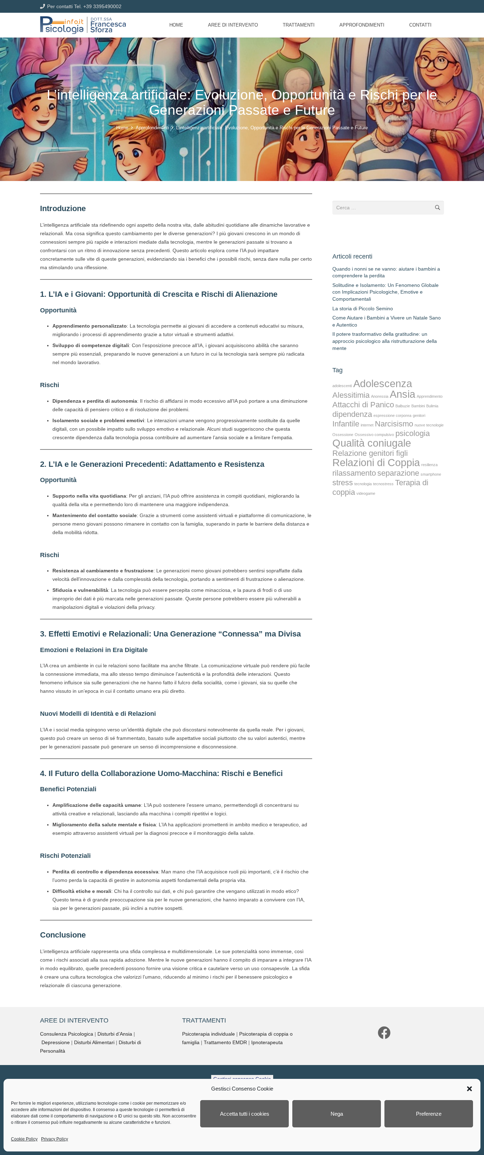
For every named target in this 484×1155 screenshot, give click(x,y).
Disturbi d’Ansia (114, 1034)
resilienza (429, 465)
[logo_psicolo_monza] (83, 25)
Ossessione (342, 434)
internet (367, 425)
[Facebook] (384, 1033)
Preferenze (428, 1114)
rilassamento (354, 473)
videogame (365, 493)
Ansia (402, 394)
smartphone (431, 474)
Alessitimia (351, 395)
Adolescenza (382, 383)
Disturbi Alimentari (94, 1042)
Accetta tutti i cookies (244, 1114)
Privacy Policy (54, 1139)
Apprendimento (430, 396)
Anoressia (379, 396)
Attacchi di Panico (363, 404)
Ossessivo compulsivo (374, 434)
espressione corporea (392, 415)
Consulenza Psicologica (66, 1034)
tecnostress (383, 484)
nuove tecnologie (429, 425)
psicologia (412, 433)
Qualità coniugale (371, 443)
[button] (469, 1088)
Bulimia (432, 406)
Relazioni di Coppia (376, 462)
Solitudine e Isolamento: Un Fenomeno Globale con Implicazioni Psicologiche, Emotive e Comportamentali (385, 292)
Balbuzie (402, 406)
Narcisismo (394, 423)
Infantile (345, 423)
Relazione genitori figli (370, 453)
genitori (419, 415)
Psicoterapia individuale (208, 1034)
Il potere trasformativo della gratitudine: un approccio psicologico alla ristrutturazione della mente (384, 341)
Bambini (418, 406)
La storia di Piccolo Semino (362, 308)
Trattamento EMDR (225, 1042)
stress (342, 482)
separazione (398, 473)
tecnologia (363, 484)
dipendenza (352, 414)
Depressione (55, 1042)
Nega (337, 1114)
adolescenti (342, 386)
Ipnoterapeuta (267, 1042)
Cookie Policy (24, 1139)
